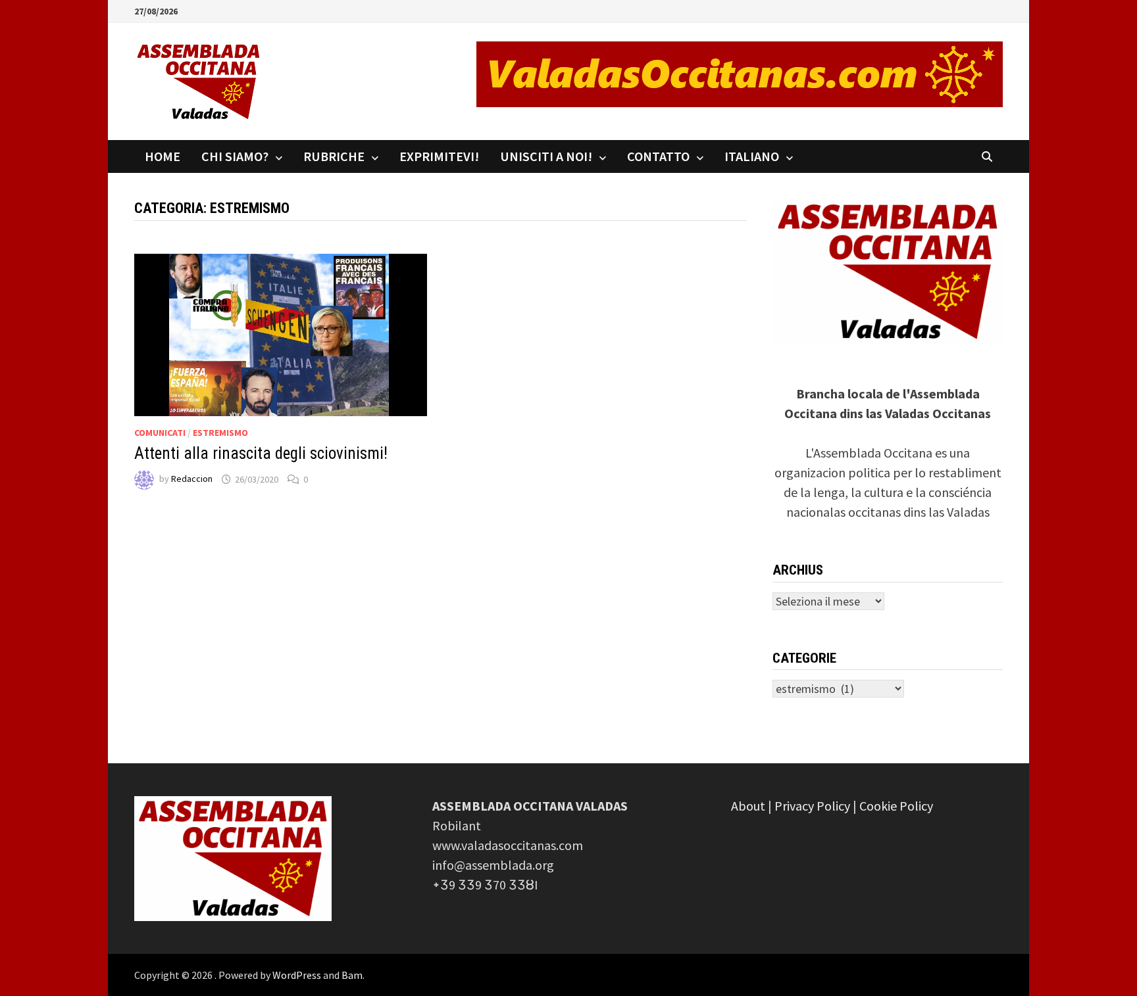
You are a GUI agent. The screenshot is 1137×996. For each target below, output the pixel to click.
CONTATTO (658, 156)
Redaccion (192, 479)
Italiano (751, 156)
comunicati (160, 433)
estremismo (220, 433)
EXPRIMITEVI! (439, 156)
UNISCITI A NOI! (546, 156)
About (748, 805)
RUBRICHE (334, 156)
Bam (352, 975)
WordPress (296, 975)
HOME (162, 156)
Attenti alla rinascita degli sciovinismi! (261, 453)
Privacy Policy (812, 805)
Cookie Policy (896, 805)
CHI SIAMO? (234, 156)
